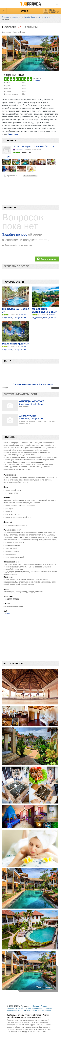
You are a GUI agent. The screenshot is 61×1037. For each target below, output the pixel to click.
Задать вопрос (48, 259)
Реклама (44, 1006)
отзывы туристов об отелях (29, 1015)
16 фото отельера (49, 68)
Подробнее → (14, 134)
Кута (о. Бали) (19, 32)
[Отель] (6, 162)
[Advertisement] (22, 188)
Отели (24, 11)
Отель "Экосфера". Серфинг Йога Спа (34, 146)
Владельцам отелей (15, 1008)
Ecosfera (7, 614)
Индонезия (6, 32)
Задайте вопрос (14, 234)
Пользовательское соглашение (38, 1011)
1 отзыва (36, 80)
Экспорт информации (33, 1008)
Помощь (35, 1006)
